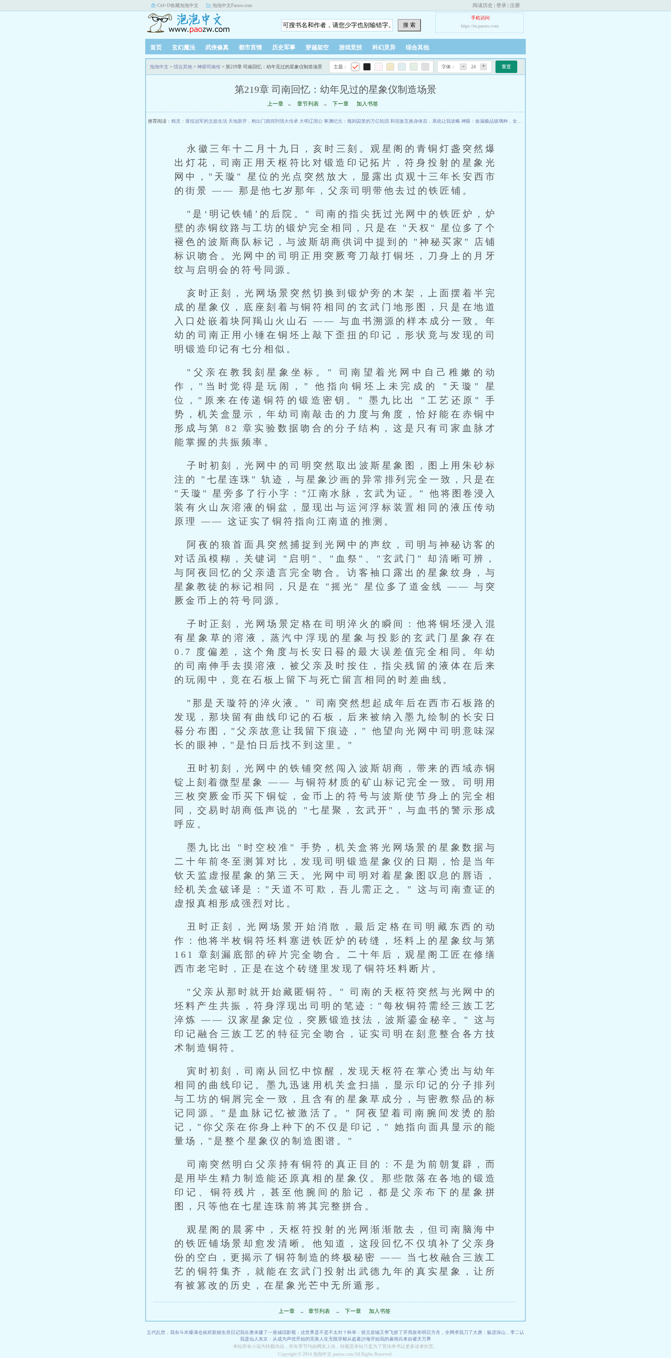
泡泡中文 (193, 23)
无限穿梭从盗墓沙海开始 (354, 1339)
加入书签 (367, 104)
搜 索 (409, 25)
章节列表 (308, 104)
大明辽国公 (311, 121)
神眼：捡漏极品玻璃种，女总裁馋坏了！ (503, 121)
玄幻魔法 (183, 47)
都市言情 (250, 47)
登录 (501, 5)
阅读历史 (483, 5)
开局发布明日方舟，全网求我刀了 (438, 1332)
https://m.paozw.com (480, 26)
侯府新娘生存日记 (221, 1332)
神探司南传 (209, 66)
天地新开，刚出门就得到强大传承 (263, 121)
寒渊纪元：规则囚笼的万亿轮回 (356, 121)
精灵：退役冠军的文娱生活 (199, 121)
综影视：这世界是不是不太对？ (314, 1332)
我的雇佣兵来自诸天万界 (405, 1339)
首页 (156, 47)
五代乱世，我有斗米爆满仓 (175, 1332)
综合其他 (417, 47)
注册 (515, 5)
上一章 (275, 104)
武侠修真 (217, 47)
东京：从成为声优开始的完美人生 (294, 1339)
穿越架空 (317, 47)
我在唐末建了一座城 (261, 1332)
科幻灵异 (384, 47)
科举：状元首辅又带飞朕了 (375, 1332)
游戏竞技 (350, 47)
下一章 (340, 104)
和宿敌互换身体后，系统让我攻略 (425, 121)
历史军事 (284, 47)
